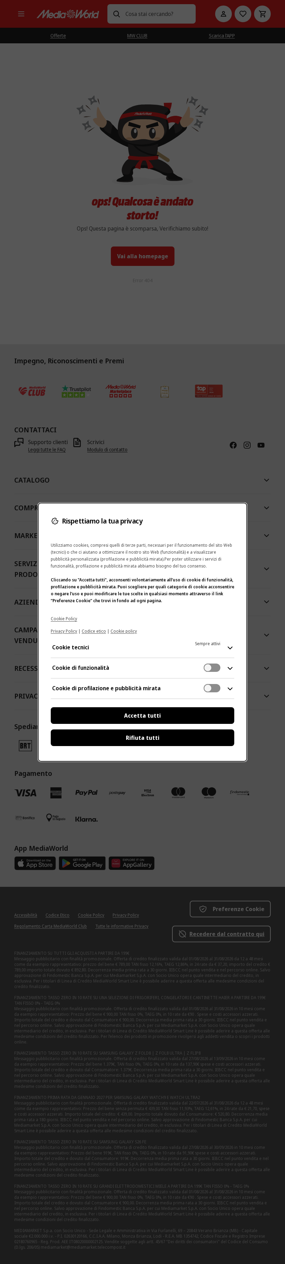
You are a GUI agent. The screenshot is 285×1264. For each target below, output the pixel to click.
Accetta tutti (142, 715)
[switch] (212, 668)
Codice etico (94, 631)
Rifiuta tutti (143, 738)
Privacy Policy (64, 631)
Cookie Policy (64, 619)
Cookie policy (124, 631)
